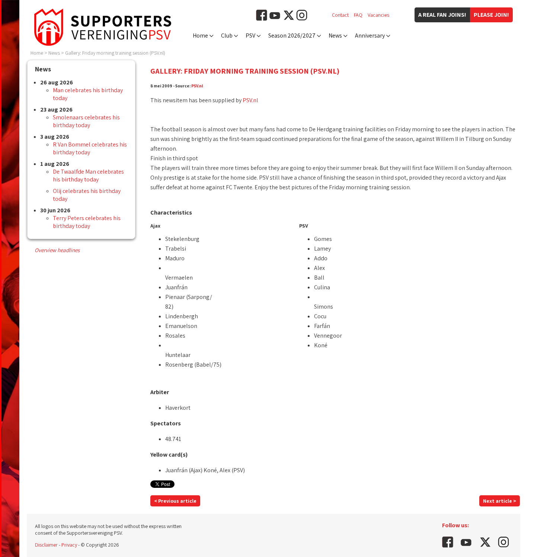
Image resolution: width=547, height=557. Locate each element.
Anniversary (370, 35)
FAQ (358, 15)
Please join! (491, 15)
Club (227, 35)
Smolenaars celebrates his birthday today (86, 121)
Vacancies (378, 15)
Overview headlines (57, 250)
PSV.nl (197, 85)
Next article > (499, 501)
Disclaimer (46, 544)
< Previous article (175, 501)
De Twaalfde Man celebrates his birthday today (88, 175)
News (335, 35)
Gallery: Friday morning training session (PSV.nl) (115, 52)
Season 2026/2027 (292, 35)
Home (200, 35)
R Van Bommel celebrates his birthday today (90, 148)
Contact (340, 15)
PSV (250, 35)
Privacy (69, 544)
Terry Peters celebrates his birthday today (87, 222)
